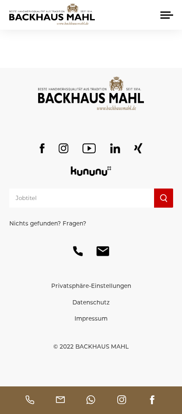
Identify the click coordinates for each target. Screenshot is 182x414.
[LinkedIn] (115, 148)
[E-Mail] (103, 251)
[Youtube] (88, 148)
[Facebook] (42, 148)
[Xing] (138, 148)
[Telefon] (78, 251)
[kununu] (91, 171)
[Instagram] (63, 148)
